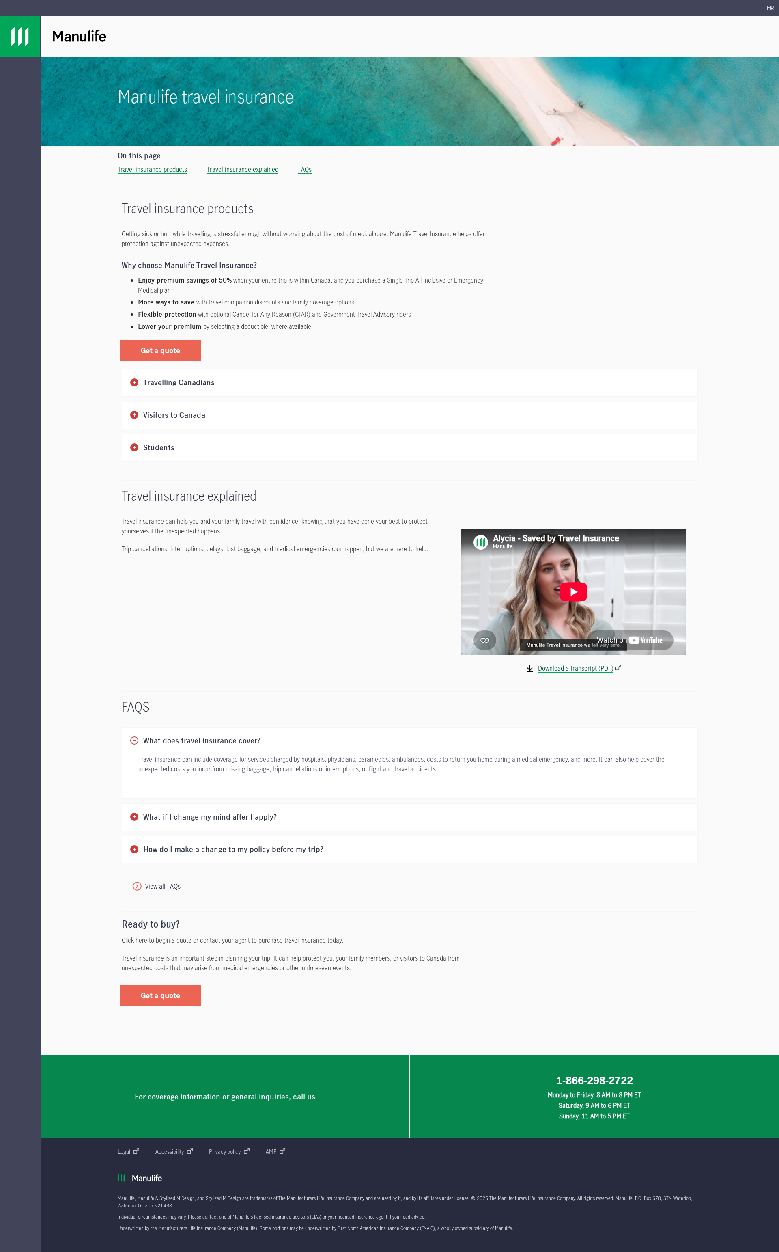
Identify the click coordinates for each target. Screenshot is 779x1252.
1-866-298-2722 (594, 1080)
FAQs (305, 169)
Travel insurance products (152, 169)
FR (770, 8)
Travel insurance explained (242, 169)
